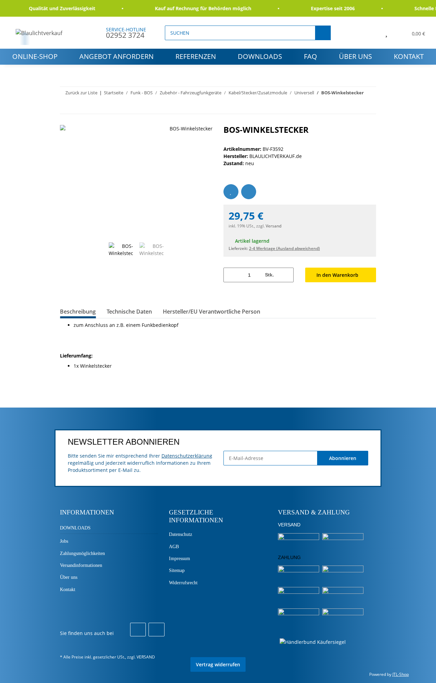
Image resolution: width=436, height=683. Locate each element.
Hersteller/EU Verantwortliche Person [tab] (211, 311)
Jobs (64, 541)
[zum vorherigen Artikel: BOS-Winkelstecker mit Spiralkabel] (354, 106)
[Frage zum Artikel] (248, 191)
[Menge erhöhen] (286, 275)
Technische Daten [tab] (129, 311)
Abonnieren (342, 458)
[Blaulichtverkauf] (39, 33)
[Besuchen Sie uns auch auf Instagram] (156, 629)
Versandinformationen (81, 565)
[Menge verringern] (231, 275)
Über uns (355, 56)
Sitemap (177, 570)
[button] (370, 32)
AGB (174, 546)
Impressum (179, 558)
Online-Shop (35, 56)
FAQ (310, 56)
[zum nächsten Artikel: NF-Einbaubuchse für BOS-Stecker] (368, 106)
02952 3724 (125, 35)
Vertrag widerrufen (218, 664)
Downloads (260, 56)
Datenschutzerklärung (186, 455)
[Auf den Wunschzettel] (230, 191)
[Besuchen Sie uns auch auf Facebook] (138, 629)
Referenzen (195, 56)
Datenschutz (180, 534)
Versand (273, 226)
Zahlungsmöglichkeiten (82, 553)
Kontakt (409, 56)
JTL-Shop (400, 674)
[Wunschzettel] (386, 32)
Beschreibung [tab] (78, 311)
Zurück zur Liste (81, 93)
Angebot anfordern (116, 56)
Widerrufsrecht (183, 582)
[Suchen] (323, 33)
